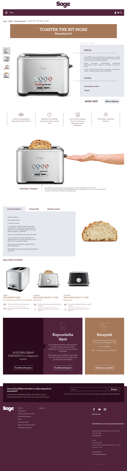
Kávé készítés (22, 411)
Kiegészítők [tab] (34, 209)
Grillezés (20, 408)
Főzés (10, 21)
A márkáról (42, 408)
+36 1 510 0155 (96, 433)
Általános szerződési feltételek (26, 425)
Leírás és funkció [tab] (14, 209)
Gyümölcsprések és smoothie (26, 413)
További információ (23, 368)
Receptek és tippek (23, 422)
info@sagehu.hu (97, 435)
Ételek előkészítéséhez (24, 416)
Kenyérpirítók (19, 21)
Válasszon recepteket (104, 368)
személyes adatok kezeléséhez (111, 394)
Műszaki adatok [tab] (53, 209)
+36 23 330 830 (97, 452)
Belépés (114, 389)
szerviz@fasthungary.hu (99, 454)
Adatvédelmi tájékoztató (25, 427)
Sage (5, 21)
